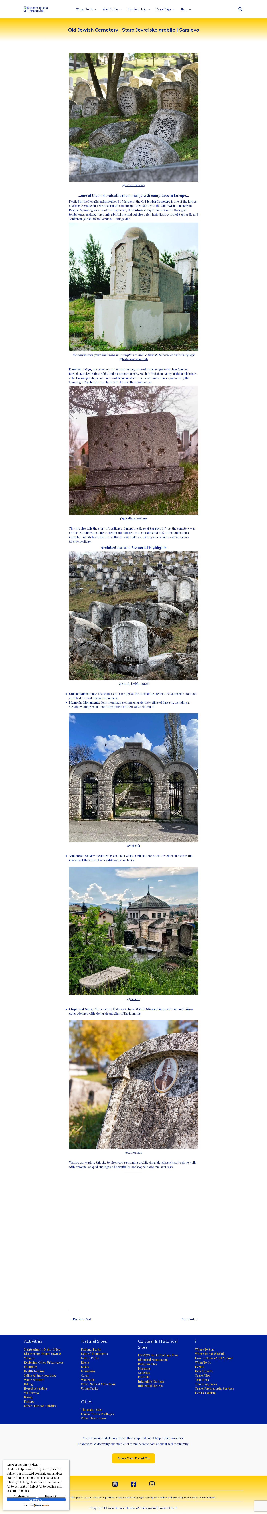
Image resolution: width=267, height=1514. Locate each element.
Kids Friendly (204, 1371)
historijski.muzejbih (135, 359)
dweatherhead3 (135, 185)
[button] (240, 9)
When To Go (203, 1362)
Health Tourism (34, 1371)
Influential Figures (150, 1386)
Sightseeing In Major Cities (42, 1349)
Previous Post (80, 1319)
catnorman (135, 1152)
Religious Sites (147, 1364)
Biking (28, 1397)
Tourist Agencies (206, 1384)
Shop (183, 9)
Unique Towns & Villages (97, 1414)
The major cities (91, 1410)
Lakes (85, 1367)
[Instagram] (115, 1484)
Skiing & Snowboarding (40, 1375)
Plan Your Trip (137, 9)
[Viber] (152, 1484)
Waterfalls (87, 1380)
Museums (144, 1368)
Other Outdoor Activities (40, 1406)
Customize (21, 1496)
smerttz (135, 999)
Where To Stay (204, 1349)
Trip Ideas (202, 1380)
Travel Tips (163, 9)
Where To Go (84, 9)
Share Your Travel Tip (134, 1458)
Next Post (189, 1319)
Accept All (36, 1499)
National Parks (91, 1349)
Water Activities (34, 1380)
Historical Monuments (152, 1360)
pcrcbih (135, 846)
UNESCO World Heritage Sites (158, 1355)
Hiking (28, 1384)
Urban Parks (89, 1388)
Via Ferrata (31, 1393)
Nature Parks (90, 1358)
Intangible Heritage (151, 1381)
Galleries (144, 1373)
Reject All (51, 1496)
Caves (85, 1375)
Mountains (88, 1371)
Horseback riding (35, 1388)
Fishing (29, 1401)
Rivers (85, 1362)
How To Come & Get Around (214, 1358)
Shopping (30, 1367)
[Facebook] (133, 1484)
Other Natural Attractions (98, 1384)
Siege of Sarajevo (150, 528)
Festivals (143, 1377)
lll (176, 1508)
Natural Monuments (94, 1354)
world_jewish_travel (135, 683)
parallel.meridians (135, 518)
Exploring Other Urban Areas (43, 1362)
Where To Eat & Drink (209, 1354)
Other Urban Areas (93, 1418)
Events (199, 1367)
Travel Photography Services (214, 1388)
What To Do (110, 9)
